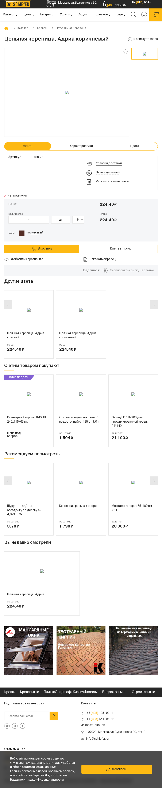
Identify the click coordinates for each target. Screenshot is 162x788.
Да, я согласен (116, 769)
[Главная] (6, 28)
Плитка (49, 692)
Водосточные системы (113, 697)
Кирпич (78, 692)
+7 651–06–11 (100, 719)
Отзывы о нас (14, 749)
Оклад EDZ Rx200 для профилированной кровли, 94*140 (131, 421)
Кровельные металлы (29, 697)
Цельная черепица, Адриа (25, 594)
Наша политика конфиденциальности (37, 780)
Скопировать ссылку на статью (132, 270)
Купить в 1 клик (120, 248)
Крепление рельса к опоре (78, 506)
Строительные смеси (143, 697)
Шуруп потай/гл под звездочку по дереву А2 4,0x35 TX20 (24, 510)
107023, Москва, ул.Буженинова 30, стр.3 (115, 732)
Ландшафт (64, 692)
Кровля (9, 692)
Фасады (90, 692)
